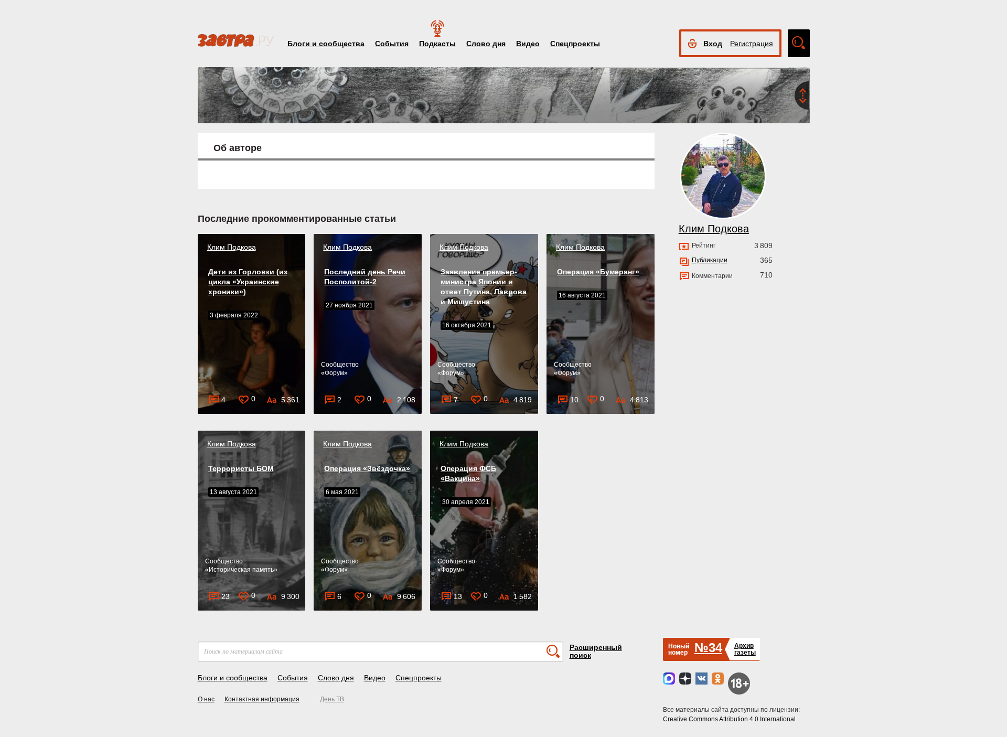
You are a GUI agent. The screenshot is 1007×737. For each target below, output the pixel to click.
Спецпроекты (575, 43)
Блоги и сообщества (326, 43)
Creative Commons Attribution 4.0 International (729, 719)
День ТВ (332, 699)
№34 (708, 647)
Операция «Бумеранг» (598, 272)
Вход (712, 43)
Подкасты (437, 43)
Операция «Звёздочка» (367, 468)
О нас (206, 699)
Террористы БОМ (241, 468)
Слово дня (486, 43)
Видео (528, 43)
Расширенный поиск (596, 651)
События (392, 43)
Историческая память (241, 569)
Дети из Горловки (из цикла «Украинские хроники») (247, 282)
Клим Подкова (231, 247)
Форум (334, 373)
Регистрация (751, 43)
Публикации (709, 260)
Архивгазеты (745, 649)
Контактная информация (261, 699)
